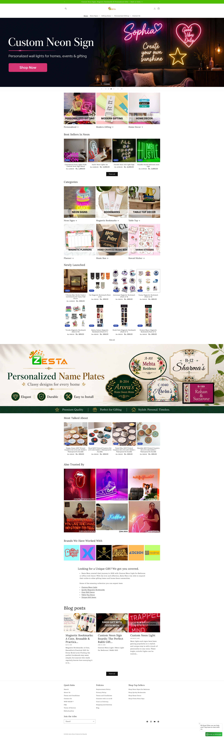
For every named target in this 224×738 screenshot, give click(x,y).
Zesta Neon (72, 734)
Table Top (133, 220)
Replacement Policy (103, 689)
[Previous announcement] (64, 1)
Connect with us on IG (104, 698)
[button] (66, 8)
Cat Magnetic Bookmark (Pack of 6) (100, 296)
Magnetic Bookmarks (106, 220)
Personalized (70, 127)
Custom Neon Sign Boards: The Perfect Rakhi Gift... (110, 638)
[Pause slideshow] (122, 89)
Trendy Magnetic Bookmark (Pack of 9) (76, 331)
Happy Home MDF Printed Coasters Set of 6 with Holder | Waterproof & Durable (75, 449)
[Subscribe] (93, 721)
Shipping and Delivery (104, 705)
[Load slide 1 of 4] (106, 89)
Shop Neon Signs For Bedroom (139, 689)
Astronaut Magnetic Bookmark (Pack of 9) (124, 296)
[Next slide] (118, 89)
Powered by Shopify (81, 734)
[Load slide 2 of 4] (108, 89)
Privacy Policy (101, 692)
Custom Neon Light (89, 587)
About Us (67, 692)
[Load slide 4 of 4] (113, 89)
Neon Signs (69, 220)
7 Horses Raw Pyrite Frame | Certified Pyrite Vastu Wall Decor (76, 296)
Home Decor (135, 127)
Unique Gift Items (89, 597)
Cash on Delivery (102, 701)
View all (112, 174)
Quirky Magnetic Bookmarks (93, 590)
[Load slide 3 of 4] (111, 89)
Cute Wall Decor (88, 592)
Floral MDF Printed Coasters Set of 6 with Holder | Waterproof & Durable (99, 449)
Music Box (101, 258)
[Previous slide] (102, 89)
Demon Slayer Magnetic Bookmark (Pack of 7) (148, 331)
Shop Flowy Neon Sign (136, 698)
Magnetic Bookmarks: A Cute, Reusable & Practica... (79, 638)
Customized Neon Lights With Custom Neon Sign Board (76, 165)
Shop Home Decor (135, 695)
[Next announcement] (159, 1)
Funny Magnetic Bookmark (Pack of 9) (148, 296)
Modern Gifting (103, 127)
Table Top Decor (88, 595)
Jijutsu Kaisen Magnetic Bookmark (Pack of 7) (99, 331)
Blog (97, 708)
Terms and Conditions (72, 695)
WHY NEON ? (69, 701)
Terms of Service (70, 708)
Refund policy (69, 711)
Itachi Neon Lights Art (100, 164)
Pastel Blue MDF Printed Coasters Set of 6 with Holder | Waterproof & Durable (124, 449)
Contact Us (68, 698)
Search (66, 689)
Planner (67, 258)
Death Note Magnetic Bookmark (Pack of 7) (124, 331)
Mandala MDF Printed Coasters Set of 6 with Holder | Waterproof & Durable (148, 449)
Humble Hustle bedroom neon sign (148, 165)
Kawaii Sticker (136, 258)
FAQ (65, 705)
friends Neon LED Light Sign (124, 164)
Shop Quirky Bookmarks (137, 692)
